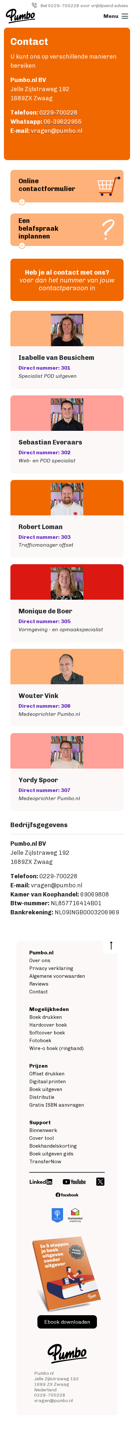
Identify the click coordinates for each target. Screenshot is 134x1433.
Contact (38, 992)
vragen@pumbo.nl (53, 1400)
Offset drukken (46, 1074)
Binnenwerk (43, 1130)
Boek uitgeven (45, 1089)
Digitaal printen (47, 1082)
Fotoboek (40, 1041)
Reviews (38, 984)
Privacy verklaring (51, 968)
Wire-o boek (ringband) (56, 1048)
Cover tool (41, 1138)
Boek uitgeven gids (51, 1154)
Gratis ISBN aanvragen (56, 1105)
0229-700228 (49, 1395)
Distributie (41, 1097)
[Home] (20, 16)
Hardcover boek (48, 1025)
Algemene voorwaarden (57, 976)
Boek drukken (45, 1017)
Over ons (39, 960)
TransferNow (45, 1162)
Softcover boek (47, 1033)
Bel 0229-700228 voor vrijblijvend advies (84, 5)
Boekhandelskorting (53, 1146)
